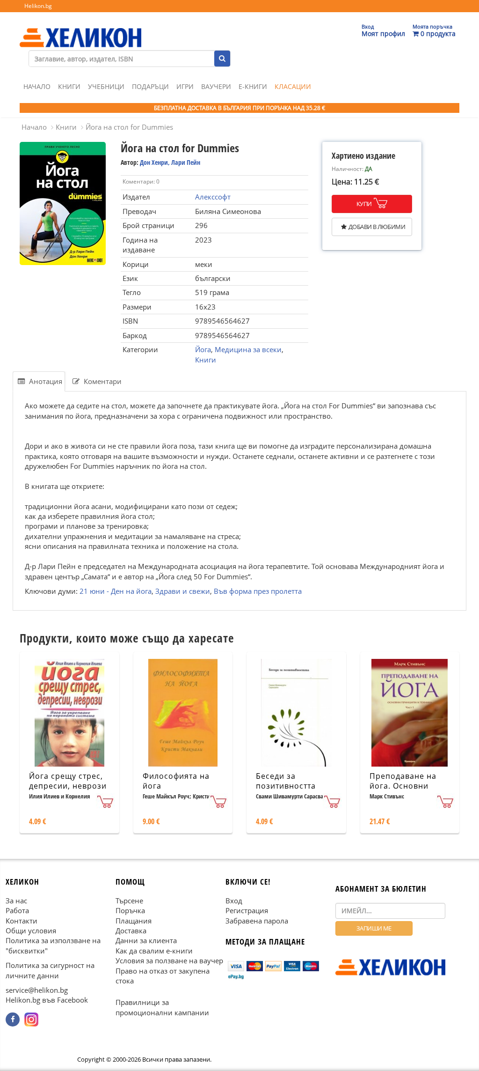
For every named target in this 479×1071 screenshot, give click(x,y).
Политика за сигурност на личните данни (50, 970)
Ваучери (216, 86)
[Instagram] (31, 1019)
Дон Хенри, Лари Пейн (170, 162)
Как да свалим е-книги (154, 950)
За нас (16, 900)
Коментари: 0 (141, 181)
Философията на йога (176, 781)
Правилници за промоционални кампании (162, 1007)
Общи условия (31, 930)
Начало (37, 86)
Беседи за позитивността (286, 781)
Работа (17, 910)
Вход (233, 900)
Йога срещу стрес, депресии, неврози (68, 781)
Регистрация (246, 910)
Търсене (129, 900)
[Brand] (80, 28)
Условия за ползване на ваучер (169, 960)
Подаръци (150, 86)
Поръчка (130, 910)
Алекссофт (213, 196)
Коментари (102, 381)
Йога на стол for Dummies (129, 127)
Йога (203, 349)
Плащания (134, 920)
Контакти (21, 920)
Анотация (44, 381)
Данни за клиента (146, 940)
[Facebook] (13, 1019)
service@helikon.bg (37, 990)
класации (293, 86)
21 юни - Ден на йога (116, 591)
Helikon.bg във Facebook (47, 1000)
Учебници (106, 86)
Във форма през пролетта (258, 591)
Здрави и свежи (182, 591)
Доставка (131, 930)
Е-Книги (253, 86)
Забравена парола (256, 920)
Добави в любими (376, 226)
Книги (69, 86)
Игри (185, 86)
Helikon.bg (38, 6)
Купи (364, 203)
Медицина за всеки (248, 349)
